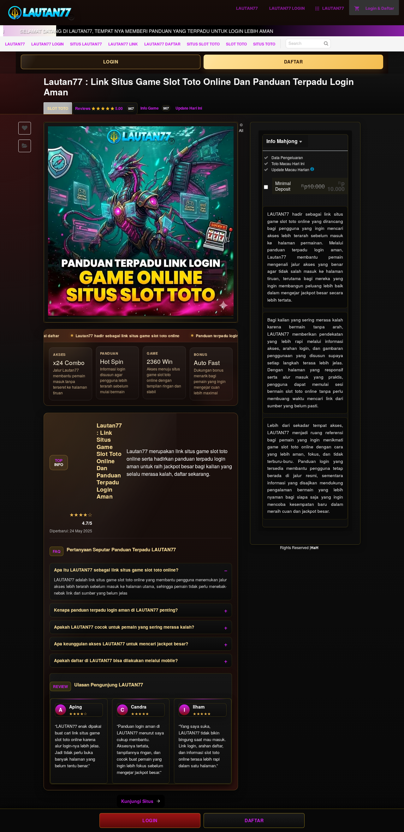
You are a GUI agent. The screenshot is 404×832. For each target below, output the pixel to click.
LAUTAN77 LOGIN (47, 44)
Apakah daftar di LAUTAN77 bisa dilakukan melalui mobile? (116, 660)
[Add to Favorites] (24, 128)
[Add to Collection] (24, 146)
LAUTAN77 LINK (123, 44)
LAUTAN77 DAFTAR (162, 44)
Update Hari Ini (188, 108)
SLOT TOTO (236, 44)
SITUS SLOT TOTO (203, 44)
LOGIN (110, 61)
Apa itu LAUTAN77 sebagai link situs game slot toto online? (116, 570)
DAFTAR (293, 61)
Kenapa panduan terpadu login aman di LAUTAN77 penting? (116, 610)
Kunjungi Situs (137, 801)
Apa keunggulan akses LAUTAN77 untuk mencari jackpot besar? (121, 644)
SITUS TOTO (264, 44)
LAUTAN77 (15, 44)
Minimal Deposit (310, 186)
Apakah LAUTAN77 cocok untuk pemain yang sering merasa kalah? (124, 627)
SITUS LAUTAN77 (86, 44)
